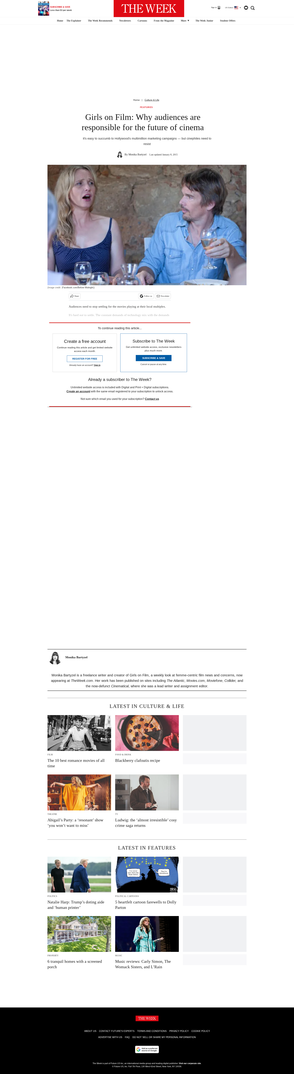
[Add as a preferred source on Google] (147, 1049)
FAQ (127, 1037)
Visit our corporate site (190, 1063)
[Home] (59, 20)
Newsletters (125, 20)
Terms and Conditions (152, 1031)
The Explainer (74, 20)
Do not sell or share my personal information (164, 1037)
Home (136, 100)
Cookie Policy (200, 1031)
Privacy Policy (179, 1031)
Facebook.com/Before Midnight (77, 287)
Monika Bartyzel (137, 154)
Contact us (152, 398)
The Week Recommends (100, 20)
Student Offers (227, 20)
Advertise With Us (110, 1037)
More (184, 20)
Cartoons (142, 20)
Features (146, 107)
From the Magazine (164, 20)
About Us (90, 1031)
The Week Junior (204, 20)
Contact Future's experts (116, 1031)
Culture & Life (152, 100)
